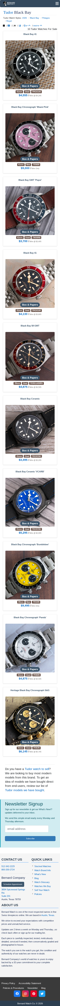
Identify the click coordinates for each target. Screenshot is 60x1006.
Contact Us (11, 859)
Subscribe (30, 838)
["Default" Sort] (15, 25)
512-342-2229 (8, 866)
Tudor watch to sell (37, 769)
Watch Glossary (42, 882)
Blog (36, 878)
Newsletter (33, 988)
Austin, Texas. (48, 915)
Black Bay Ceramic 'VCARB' (30, 471)
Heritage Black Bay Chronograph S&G (30, 690)
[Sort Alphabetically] (20, 25)
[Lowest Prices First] (29, 25)
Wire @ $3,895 (35, 314)
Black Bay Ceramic (30, 399)
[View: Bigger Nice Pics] (4, 25)
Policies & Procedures (13, 988)
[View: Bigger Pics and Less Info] (9, 25)
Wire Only (35, 168)
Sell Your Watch (41, 890)
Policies (38, 894)
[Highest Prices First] (26, 25)
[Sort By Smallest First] (41, 25)
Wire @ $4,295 (35, 96)
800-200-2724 (8, 869)
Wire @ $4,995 (35, 533)
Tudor (8, 12)
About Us (9, 905)
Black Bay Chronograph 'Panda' (30, 617)
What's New (40, 874)
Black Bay (34, 18)
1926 (24, 18)
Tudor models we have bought (24, 790)
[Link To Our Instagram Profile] (25, 993)
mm (35, 25)
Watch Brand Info (42, 870)
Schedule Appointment (12, 884)
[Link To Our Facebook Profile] (17, 993)
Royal (9, 21)
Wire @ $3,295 (35, 460)
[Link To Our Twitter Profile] (42, 993)
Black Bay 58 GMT (30, 326)
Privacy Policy (8, 983)
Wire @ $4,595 (35, 387)
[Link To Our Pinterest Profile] (33, 993)
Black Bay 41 (30, 34)
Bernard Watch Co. (26, 1003)
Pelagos (46, 18)
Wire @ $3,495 (35, 241)
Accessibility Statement (30, 983)
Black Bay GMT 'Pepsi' (30, 180)
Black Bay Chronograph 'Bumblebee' (30, 544)
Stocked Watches (42, 866)
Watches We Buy (42, 886)
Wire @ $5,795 (35, 752)
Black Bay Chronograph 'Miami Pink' (30, 107)
